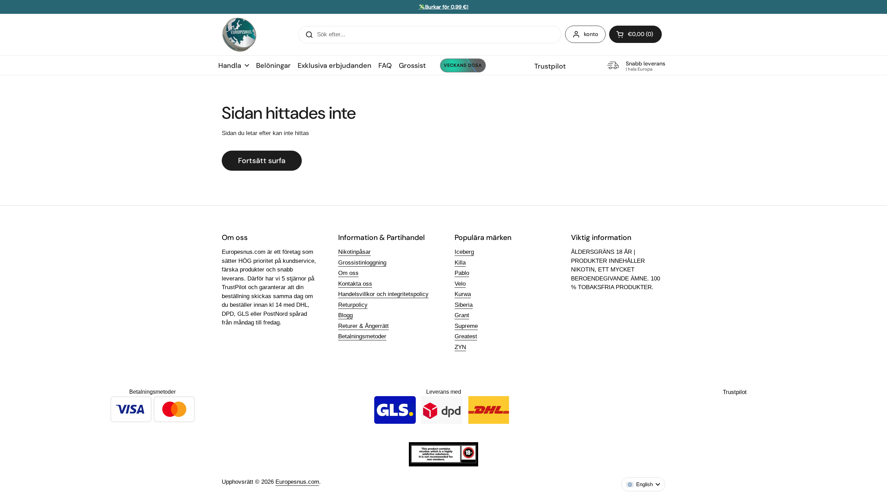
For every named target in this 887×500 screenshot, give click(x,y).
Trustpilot (550, 66)
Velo (460, 283)
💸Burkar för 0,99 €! (443, 7)
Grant (462, 315)
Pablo (462, 273)
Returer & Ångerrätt (363, 326)
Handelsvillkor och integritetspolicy (383, 294)
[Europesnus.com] (239, 34)
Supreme (466, 326)
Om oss (348, 273)
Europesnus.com (297, 482)
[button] (635, 34)
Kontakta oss (355, 283)
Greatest (466, 336)
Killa (460, 262)
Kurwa (463, 294)
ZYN (460, 347)
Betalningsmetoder (362, 336)
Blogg (345, 315)
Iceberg (464, 252)
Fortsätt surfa (262, 161)
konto (591, 34)
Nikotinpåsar (354, 252)
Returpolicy (353, 305)
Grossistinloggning (362, 262)
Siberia (464, 305)
